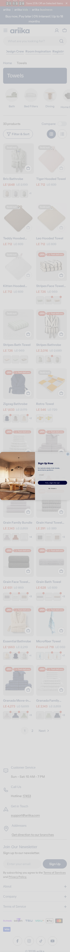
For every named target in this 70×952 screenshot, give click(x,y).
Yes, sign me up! (52, 483)
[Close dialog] (68, 454)
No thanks (53, 488)
